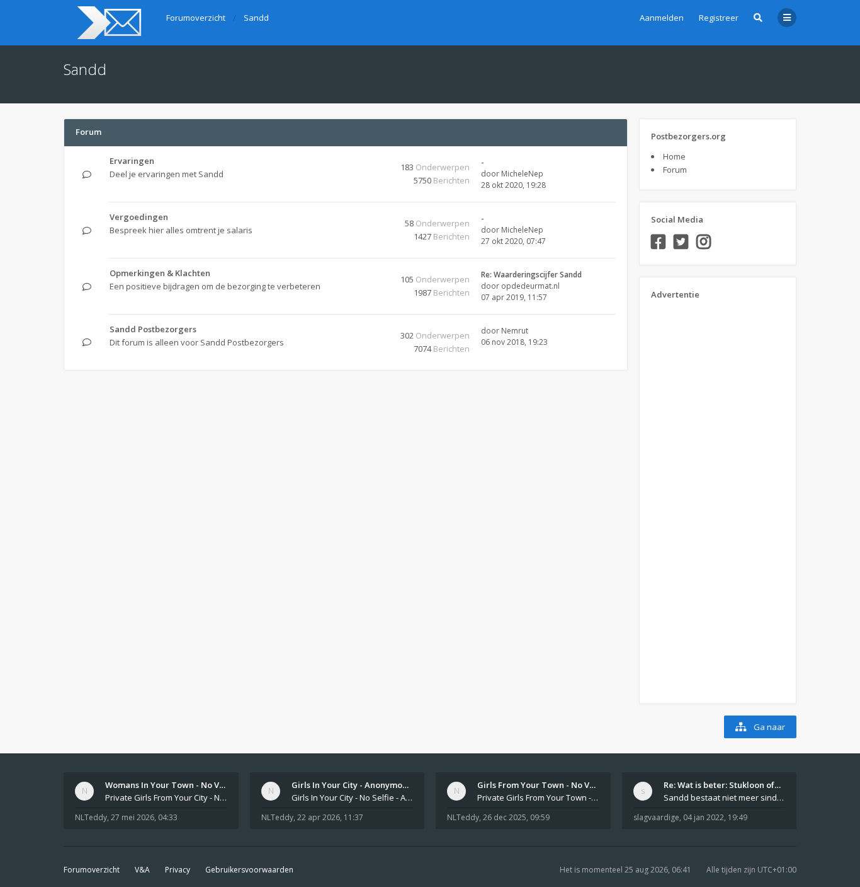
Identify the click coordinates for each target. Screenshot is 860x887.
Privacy (177, 869)
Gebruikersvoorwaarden (249, 869)
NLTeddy (91, 817)
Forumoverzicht (92, 869)
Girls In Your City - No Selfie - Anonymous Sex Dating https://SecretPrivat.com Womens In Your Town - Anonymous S (352, 797)
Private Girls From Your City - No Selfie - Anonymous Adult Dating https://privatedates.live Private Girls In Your (166, 797)
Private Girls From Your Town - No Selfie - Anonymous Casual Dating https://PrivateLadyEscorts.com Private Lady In (538, 797)
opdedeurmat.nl (530, 286)
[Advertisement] (701, 497)
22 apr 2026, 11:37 (330, 817)
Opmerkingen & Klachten (160, 273)
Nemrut (514, 330)
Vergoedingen (139, 217)
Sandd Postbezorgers (153, 329)
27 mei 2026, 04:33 (144, 817)
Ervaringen (132, 160)
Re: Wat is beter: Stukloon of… (722, 785)
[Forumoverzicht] (107, 22)
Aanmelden (662, 17)
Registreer (718, 17)
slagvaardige (656, 817)
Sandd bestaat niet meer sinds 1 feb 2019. (725, 797)
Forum (675, 169)
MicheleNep (522, 173)
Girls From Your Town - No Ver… (540, 785)
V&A (142, 869)
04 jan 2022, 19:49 (715, 817)
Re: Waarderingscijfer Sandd (531, 274)
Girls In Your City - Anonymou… (352, 785)
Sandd (85, 69)
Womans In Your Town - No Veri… (171, 785)
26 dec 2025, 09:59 (516, 817)
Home (674, 156)
